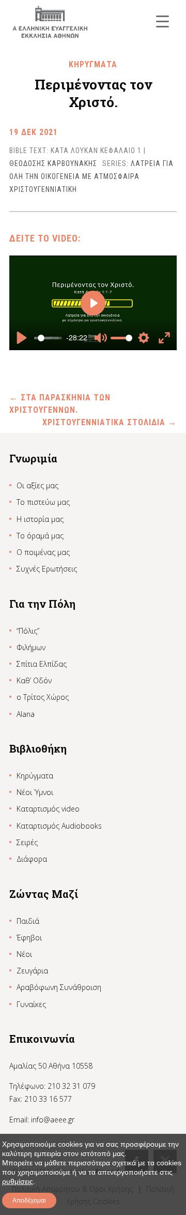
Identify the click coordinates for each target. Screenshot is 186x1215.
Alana (26, 714)
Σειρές (27, 842)
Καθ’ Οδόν (34, 680)
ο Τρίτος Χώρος (43, 697)
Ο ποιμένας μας (43, 552)
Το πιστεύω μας (43, 502)
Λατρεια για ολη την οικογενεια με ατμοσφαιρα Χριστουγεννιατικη (91, 176)
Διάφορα (32, 859)
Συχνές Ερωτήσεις (47, 569)
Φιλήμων (31, 647)
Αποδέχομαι (29, 1200)
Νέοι (24, 954)
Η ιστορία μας (40, 519)
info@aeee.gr (52, 1119)
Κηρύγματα (35, 776)
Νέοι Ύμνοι (35, 792)
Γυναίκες (31, 1004)
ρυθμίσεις (17, 1181)
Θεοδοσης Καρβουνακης (53, 163)
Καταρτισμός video (48, 809)
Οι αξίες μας (37, 485)
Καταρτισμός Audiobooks (59, 826)
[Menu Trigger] (162, 21)
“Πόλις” (28, 631)
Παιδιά (28, 921)
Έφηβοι (29, 937)
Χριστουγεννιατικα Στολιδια (109, 422)
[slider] (48, 338)
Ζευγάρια (32, 971)
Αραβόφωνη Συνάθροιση (59, 987)
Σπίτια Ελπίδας (42, 664)
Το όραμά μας (40, 536)
